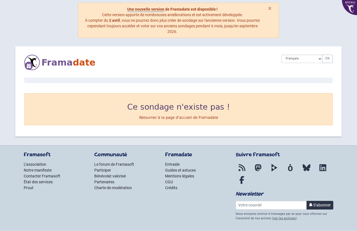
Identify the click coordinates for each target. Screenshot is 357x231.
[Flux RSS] (242, 171)
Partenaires (104, 182)
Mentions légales (179, 176)
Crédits (171, 188)
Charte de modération (113, 188)
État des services (38, 182)
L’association (35, 164)
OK (327, 58)
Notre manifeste (38, 170)
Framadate (208, 118)
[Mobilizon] (290, 171)
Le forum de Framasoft (114, 164)
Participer (102, 170)
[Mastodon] (258, 171)
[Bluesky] (306, 171)
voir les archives (284, 218)
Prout (28, 188)
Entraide (172, 164)
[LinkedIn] (323, 171)
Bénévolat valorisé (110, 176)
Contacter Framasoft (42, 176)
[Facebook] (242, 183)
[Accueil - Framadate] (148, 62)
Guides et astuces (180, 170)
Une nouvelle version (145, 9)
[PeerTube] (274, 171)
